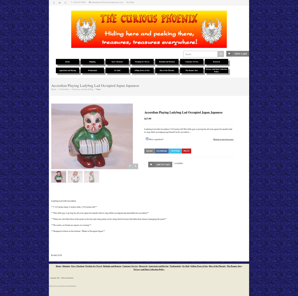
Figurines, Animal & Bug (82, 89)
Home (53, 89)
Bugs (98, 89)
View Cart (240, 53)
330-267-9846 (80, 2)
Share (149, 151)
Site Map (130, 2)
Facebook (162, 151)
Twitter (175, 151)
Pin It (186, 151)
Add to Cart (163, 164)
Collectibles (64, 89)
